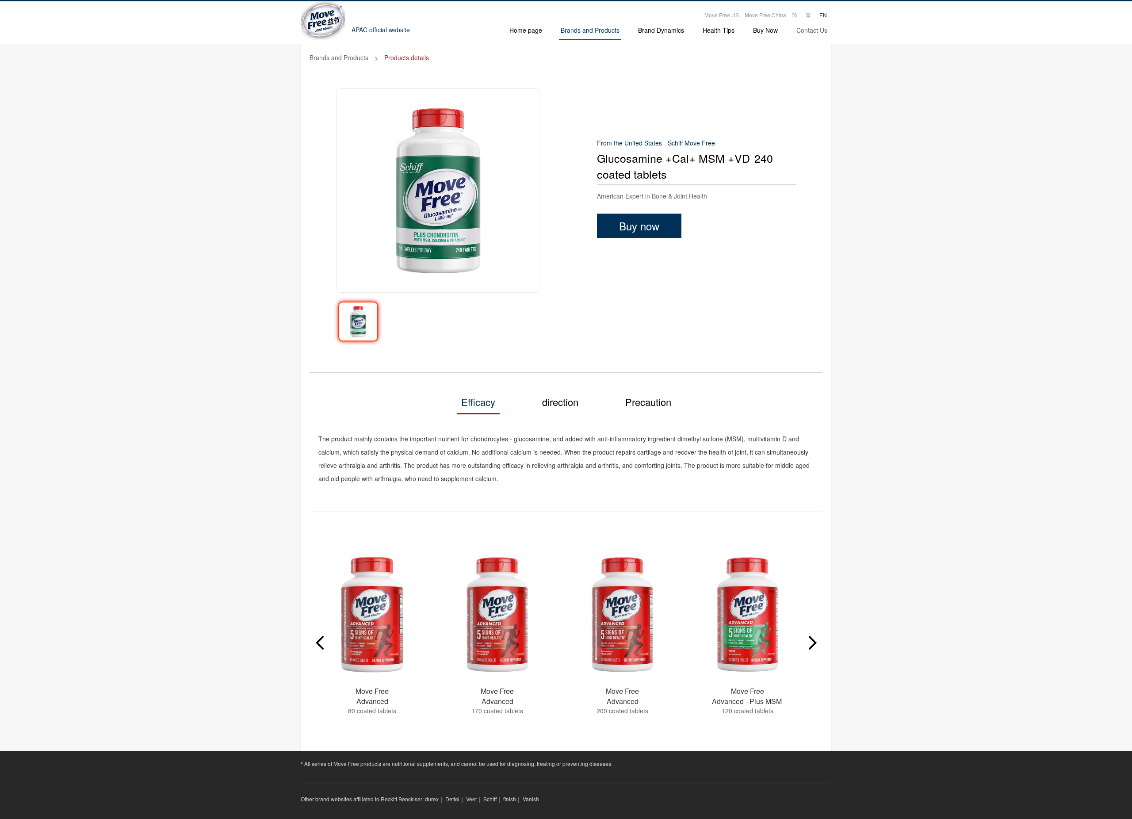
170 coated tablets (497, 710)
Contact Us (811, 30)
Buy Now (765, 30)
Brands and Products (590, 30)
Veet (471, 799)
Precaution (648, 402)
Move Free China (765, 15)
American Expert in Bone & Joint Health (652, 195)
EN (823, 15)
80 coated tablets (372, 710)
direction (560, 402)
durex (432, 799)
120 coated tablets (747, 710)
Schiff (490, 799)
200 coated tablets (622, 710)
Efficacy (478, 402)
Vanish (531, 799)
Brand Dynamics (661, 30)
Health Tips (718, 30)
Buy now (639, 225)
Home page (525, 30)
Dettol (452, 799)
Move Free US (721, 15)
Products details (406, 57)
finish (509, 799)
